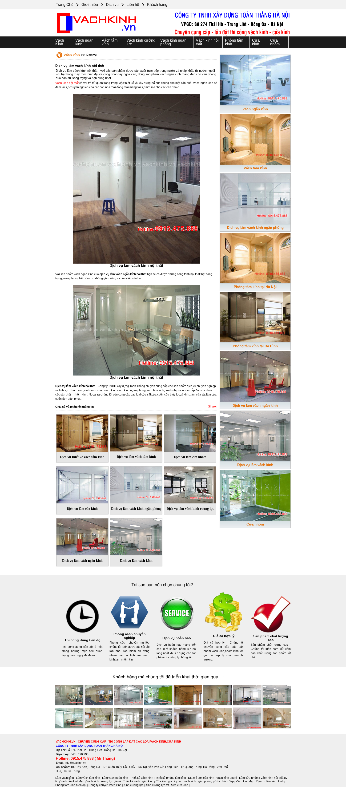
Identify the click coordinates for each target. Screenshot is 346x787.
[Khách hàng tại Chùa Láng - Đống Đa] (247, 717)
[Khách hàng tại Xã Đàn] (158, 717)
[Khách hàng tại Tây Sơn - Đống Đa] (98, 694)
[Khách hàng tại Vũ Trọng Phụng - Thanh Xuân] (187, 717)
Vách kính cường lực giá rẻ (103, 781)
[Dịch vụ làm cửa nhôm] (190, 432)
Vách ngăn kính (84, 42)
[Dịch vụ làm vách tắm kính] (136, 432)
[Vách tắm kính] (255, 138)
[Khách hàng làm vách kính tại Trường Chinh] (128, 694)
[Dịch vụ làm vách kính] (136, 536)
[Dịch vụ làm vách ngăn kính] (82, 536)
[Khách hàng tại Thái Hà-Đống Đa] (217, 717)
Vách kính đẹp (245, 781)
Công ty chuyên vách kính (105, 785)
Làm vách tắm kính (88, 777)
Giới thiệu (89, 5)
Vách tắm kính (109, 42)
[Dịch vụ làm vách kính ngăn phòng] (136, 484)
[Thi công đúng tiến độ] (82, 635)
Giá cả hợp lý (223, 636)
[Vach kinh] (96, 34)
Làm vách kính (64, 777)
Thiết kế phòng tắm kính (170, 777)
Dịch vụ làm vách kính (255, 465)
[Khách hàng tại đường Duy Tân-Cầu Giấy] (276, 717)
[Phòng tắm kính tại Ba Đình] (255, 316)
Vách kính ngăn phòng (173, 42)
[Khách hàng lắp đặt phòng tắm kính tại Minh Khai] (187, 694)
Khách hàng (157, 5)
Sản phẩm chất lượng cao (270, 638)
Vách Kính (59, 42)
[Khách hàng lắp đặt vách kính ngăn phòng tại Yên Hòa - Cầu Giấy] (69, 694)
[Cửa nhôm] (255, 494)
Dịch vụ (112, 5)
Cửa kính (256, 42)
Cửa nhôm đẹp (224, 781)
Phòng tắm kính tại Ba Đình (255, 346)
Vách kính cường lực (140, 42)
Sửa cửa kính (179, 785)
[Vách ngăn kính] (255, 79)
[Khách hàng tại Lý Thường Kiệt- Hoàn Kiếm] (128, 717)
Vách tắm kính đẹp (72, 781)
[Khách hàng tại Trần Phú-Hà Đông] (247, 694)
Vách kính (72, 55)
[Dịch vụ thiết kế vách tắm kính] (82, 432)
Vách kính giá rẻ (226, 777)
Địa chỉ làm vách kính (270, 781)
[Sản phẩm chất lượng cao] (271, 633)
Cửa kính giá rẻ (165, 781)
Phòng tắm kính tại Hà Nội (255, 287)
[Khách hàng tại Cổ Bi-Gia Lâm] (98, 717)
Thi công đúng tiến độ (82, 640)
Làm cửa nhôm (248, 777)
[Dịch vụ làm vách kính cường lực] (190, 484)
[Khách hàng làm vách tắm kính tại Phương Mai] (217, 694)
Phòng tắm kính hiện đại (70, 785)
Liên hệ (133, 5)
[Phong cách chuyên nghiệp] (129, 631)
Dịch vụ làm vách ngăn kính (255, 405)
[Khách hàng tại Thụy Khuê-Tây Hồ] (69, 717)
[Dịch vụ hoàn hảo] (177, 633)
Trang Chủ (64, 5)
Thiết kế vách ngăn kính (138, 781)
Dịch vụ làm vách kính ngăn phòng (255, 227)
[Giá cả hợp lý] (224, 631)
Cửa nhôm (275, 42)
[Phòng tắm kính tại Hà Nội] (255, 257)
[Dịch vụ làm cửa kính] (82, 484)
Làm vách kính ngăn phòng (194, 781)
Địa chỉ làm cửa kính (201, 777)
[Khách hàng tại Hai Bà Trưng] (158, 694)
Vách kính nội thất (207, 42)
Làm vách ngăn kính (115, 777)
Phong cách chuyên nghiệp (129, 636)
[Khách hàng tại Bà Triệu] (276, 694)
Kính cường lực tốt (157, 785)
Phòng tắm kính (234, 42)
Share (212, 406)
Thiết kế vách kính (141, 777)
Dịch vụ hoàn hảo (176, 638)
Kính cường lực (133, 785)
